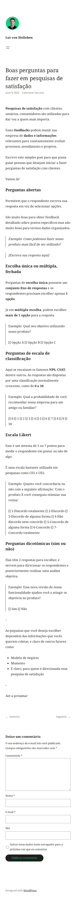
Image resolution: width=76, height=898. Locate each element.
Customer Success (33, 92)
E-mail (10, 812)
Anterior (14, 716)
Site (7, 828)
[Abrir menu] (7, 47)
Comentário (13, 755)
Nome (10, 795)
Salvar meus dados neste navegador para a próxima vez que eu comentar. (36, 847)
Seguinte (61, 716)
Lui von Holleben (19, 37)
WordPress (30, 890)
